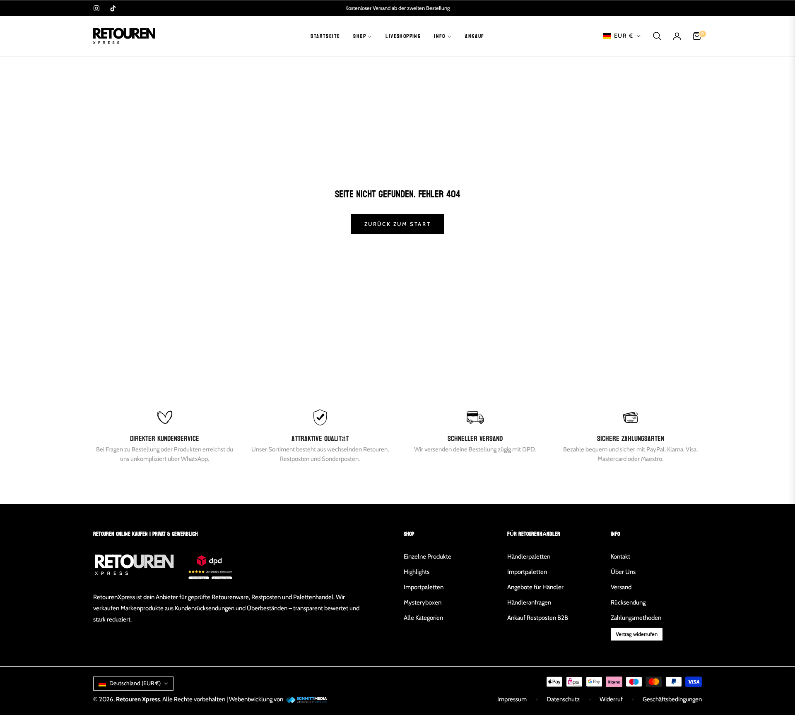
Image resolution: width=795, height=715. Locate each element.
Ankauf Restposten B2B (537, 617)
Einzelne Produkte (427, 556)
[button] (657, 36)
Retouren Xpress (138, 699)
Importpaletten (423, 587)
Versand (621, 587)
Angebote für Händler (535, 587)
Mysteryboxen (422, 602)
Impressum (512, 699)
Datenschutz (563, 699)
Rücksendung (628, 602)
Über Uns (623, 572)
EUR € (623, 35)
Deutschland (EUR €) (135, 683)
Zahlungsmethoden (636, 617)
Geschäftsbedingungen (672, 699)
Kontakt (620, 556)
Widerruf (611, 699)
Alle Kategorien (423, 617)
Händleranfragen (529, 602)
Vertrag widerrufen (637, 634)
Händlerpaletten (528, 556)
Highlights (416, 572)
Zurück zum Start (397, 224)
